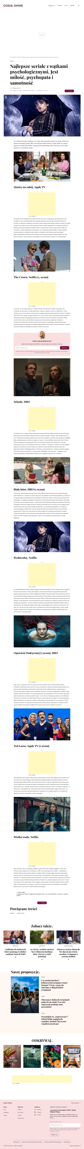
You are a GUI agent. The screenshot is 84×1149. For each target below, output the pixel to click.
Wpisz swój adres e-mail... (55, 1121)
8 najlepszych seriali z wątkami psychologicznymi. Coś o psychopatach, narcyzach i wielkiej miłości (42, 894)
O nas (66, 5)
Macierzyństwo (21, 1118)
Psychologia (20, 1112)
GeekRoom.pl (78, 1145)
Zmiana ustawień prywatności (52, 1142)
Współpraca (6, 1112)
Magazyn (51, 5)
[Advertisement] (42, 203)
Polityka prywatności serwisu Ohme (32, 1142)
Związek (19, 1115)
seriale (13, 913)
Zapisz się (64, 347)
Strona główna (13, 57)
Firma (5, 1107)
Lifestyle (19, 57)
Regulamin (16, 1142)
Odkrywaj (20, 1107)
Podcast (60, 5)
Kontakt (72, 5)
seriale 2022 (21, 913)
